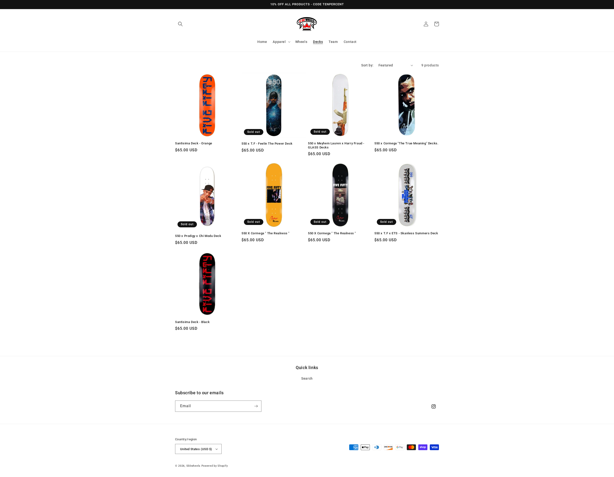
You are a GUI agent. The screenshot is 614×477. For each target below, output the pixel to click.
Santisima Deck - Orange (193, 143)
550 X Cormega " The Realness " (265, 233)
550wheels (193, 465)
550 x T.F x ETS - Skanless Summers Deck (406, 233)
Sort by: (367, 65)
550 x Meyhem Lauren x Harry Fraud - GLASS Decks (336, 145)
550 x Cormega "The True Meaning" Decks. (406, 143)
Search (307, 378)
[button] (180, 24)
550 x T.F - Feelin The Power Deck (267, 143)
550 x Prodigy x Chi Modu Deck (198, 236)
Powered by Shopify (214, 465)
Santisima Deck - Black (192, 322)
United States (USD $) (196, 449)
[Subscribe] (256, 406)
